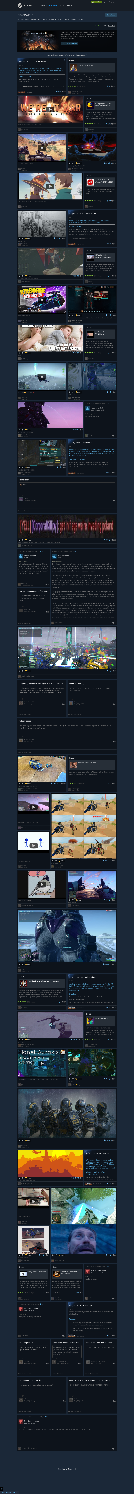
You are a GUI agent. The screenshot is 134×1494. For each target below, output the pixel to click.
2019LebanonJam (27, 905)
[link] (9, 1492)
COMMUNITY (51, 6)
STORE (42, 6)
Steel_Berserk (59, 622)
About (61, 6)
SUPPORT (69, 6)
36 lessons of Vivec (78, 168)
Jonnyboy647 (59, 866)
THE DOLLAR (92, 1045)
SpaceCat (24, 584)
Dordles (23, 827)
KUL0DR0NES (25, 1260)
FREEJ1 (26, 498)
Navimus (24, 206)
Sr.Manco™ (91, 129)
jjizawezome (27, 609)
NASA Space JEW (29, 702)
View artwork (75, 170)
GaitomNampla (59, 1260)
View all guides (75, 93)
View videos (24, 131)
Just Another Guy (27, 545)
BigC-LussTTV (25, 320)
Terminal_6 (24, 1221)
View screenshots (25, 283)
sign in (105, 2)
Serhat (57, 1298)
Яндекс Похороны (27, 435)
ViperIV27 (24, 397)
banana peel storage (27, 1045)
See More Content (67, 1469)
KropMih (24, 1007)
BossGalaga (75, 789)
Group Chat (111, 26)
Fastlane (24, 1145)
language (111, 2)
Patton (23, 168)
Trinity (23, 969)
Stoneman (24, 129)
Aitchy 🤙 (75, 1084)
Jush (22, 1084)
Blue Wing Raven (26, 1183)
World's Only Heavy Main (29, 1448)
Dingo (76, 702)
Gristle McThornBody (28, 676)
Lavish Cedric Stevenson (29, 789)
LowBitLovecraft (77, 91)
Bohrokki (24, 243)
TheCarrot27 (25, 1335)
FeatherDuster (76, 397)
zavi (89, 1298)
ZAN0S (23, 866)
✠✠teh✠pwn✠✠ (77, 320)
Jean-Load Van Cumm (98, 1361)
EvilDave (76, 1399)
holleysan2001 (61, 1361)
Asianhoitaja (75, 905)
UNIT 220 (91, 358)
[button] (67, 41)
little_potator (92, 435)
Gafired (23, 1298)
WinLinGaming (26, 472)
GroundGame (25, 281)
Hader (90, 281)
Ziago (23, 358)
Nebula (90, 206)
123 (25, 1399)
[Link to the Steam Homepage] (25, 7)
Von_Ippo (27, 1361)
